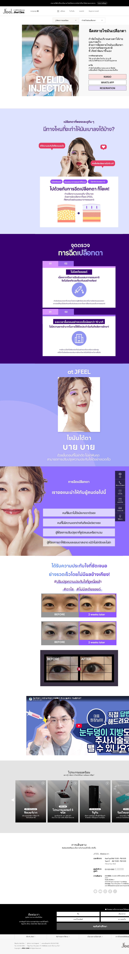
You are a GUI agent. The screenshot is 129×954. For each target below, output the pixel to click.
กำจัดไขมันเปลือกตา (89, 20)
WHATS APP (107, 82)
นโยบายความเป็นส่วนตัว (94, 936)
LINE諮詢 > (120, 869)
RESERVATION (107, 88)
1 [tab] (48, 94)
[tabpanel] (50, 60)
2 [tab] (50, 94)
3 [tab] (52, 94)
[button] (12, 800)
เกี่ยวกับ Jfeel (30, 936)
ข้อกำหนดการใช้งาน (62, 936)
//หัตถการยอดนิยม (61, 20)
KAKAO (107, 76)
